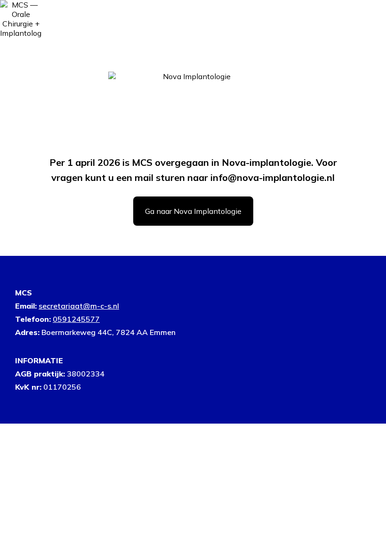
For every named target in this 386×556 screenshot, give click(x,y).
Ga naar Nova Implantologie (193, 211)
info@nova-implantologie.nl (272, 177)
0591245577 (76, 319)
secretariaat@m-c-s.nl (79, 306)
